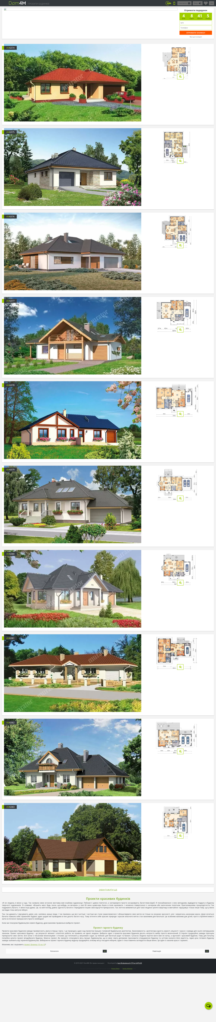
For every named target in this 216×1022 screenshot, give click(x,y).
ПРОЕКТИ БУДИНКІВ (38, 3)
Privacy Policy (115, 968)
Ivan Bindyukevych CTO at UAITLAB (130, 963)
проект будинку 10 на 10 (34, 944)
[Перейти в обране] (206, 2)
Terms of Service (127, 968)
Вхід (196, 3)
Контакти (183, 3)
